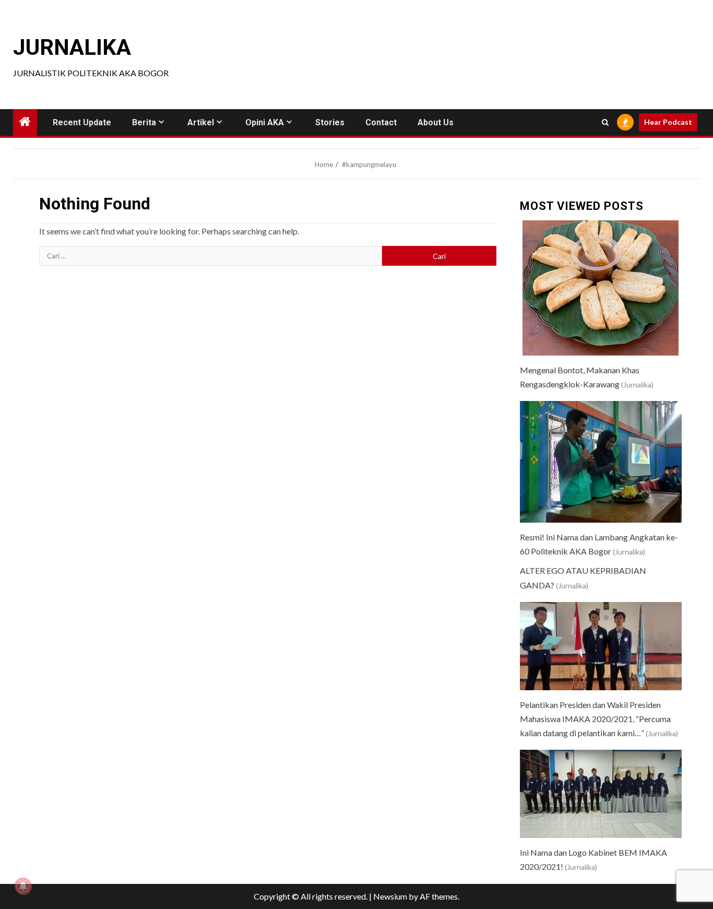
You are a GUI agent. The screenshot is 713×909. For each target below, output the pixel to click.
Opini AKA (264, 122)
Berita (144, 122)
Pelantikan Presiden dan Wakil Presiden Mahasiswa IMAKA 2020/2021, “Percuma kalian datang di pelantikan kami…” (595, 719)
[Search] (605, 122)
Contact (381, 122)
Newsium (390, 896)
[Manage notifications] (23, 886)
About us (436, 122)
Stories (329, 122)
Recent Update (82, 122)
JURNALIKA (72, 47)
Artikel (200, 122)
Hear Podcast (668, 121)
